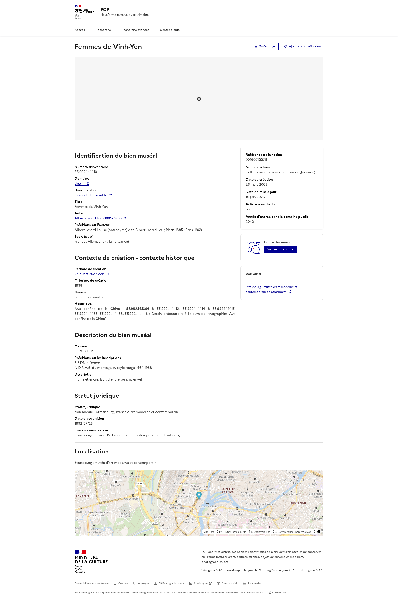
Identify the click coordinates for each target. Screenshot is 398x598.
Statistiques (201, 583)
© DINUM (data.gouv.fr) (233, 531)
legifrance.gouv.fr (279, 570)
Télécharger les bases (171, 583)
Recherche (103, 30)
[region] (199, 503)
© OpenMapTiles (260, 531)
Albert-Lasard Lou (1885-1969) (98, 218)
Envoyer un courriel (280, 249)
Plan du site (254, 583)
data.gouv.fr (309, 570)
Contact (123, 583)
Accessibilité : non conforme (92, 583)
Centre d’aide (230, 583)
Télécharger (267, 46)
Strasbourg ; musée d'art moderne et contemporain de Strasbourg (271, 289)
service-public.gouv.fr (242, 570)
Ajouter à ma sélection (305, 46)
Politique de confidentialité (112, 592)
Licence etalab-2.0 (256, 592)
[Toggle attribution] (318, 531)
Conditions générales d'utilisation (150, 592)
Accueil (80, 30)
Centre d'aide (170, 30)
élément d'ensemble (91, 194)
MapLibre (209, 531)
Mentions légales (84, 592)
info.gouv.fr (209, 570)
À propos (143, 583)
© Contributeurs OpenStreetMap (293, 531)
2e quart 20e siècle (90, 273)
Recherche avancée (135, 30)
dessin (80, 183)
